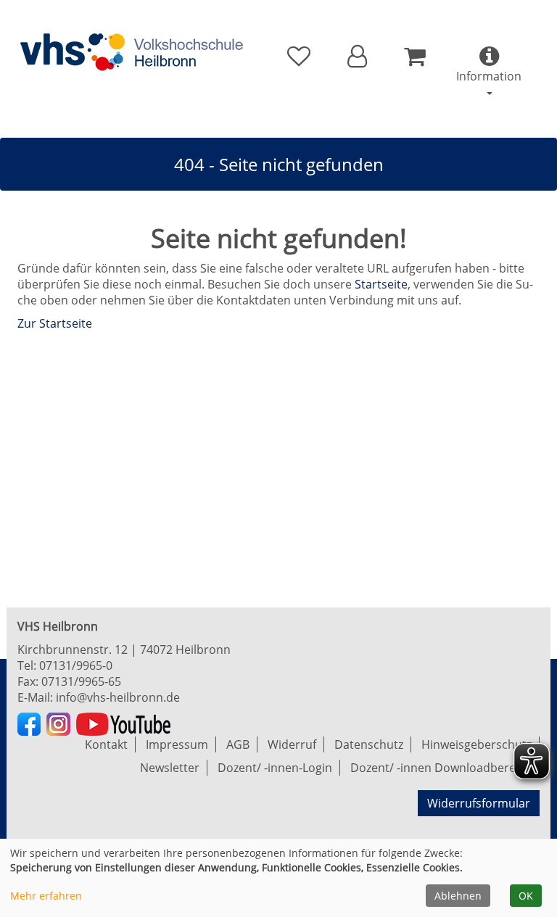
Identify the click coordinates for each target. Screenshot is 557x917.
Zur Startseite (54, 323)
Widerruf (292, 744)
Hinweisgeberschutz (476, 744)
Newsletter (169, 768)
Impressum (177, 744)
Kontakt (106, 744)
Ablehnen (458, 896)
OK (526, 896)
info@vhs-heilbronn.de (118, 697)
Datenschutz (368, 744)
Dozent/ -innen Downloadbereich (441, 768)
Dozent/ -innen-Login (275, 768)
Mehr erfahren (46, 896)
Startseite (381, 284)
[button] (357, 56)
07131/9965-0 (75, 665)
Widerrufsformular (478, 803)
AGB (237, 744)
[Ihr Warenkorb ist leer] (414, 56)
